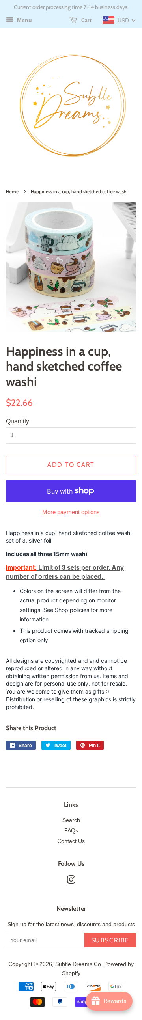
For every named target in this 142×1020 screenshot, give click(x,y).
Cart (86, 20)
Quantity (17, 421)
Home (12, 191)
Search (71, 820)
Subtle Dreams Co (78, 964)
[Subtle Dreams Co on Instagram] (71, 881)
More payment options (71, 512)
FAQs (71, 831)
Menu (23, 20)
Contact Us (71, 841)
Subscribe (110, 940)
